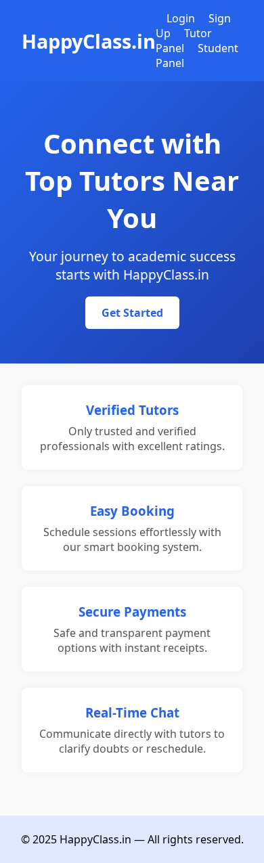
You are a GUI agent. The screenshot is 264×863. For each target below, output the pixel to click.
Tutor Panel (184, 41)
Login (181, 18)
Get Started (132, 312)
